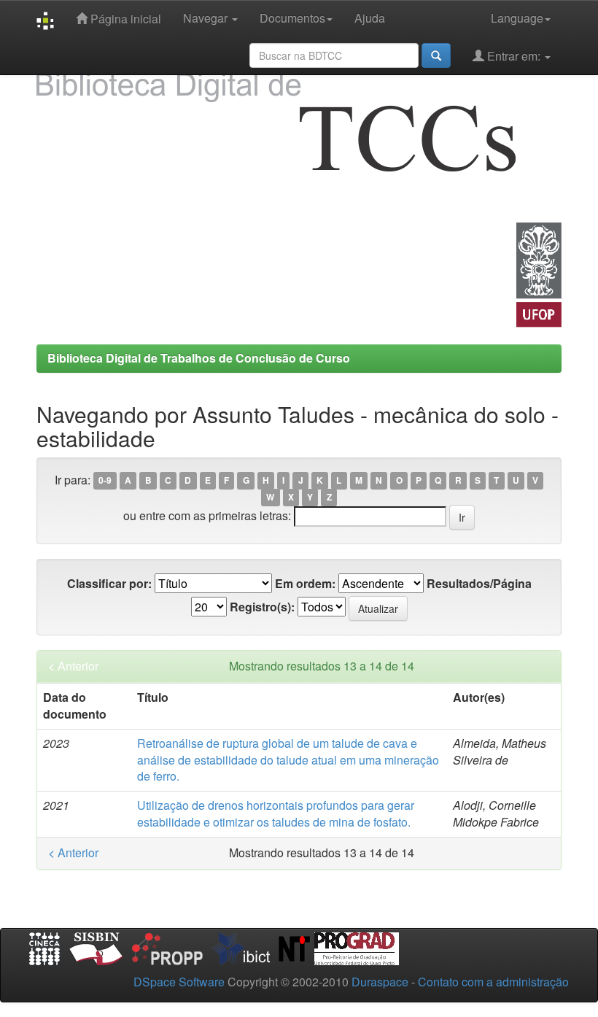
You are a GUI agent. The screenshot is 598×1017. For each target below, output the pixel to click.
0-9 (105, 480)
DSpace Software (179, 981)
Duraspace (380, 981)
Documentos (292, 17)
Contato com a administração (493, 981)
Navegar (206, 17)
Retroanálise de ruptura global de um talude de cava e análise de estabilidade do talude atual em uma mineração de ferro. (288, 760)
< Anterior (73, 666)
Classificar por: (109, 584)
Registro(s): (262, 607)
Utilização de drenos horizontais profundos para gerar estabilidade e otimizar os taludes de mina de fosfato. (275, 813)
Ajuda (369, 17)
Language (517, 17)
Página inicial (124, 18)
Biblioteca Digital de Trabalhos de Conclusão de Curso (198, 357)
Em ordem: (305, 584)
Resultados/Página (479, 584)
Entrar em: (513, 55)
